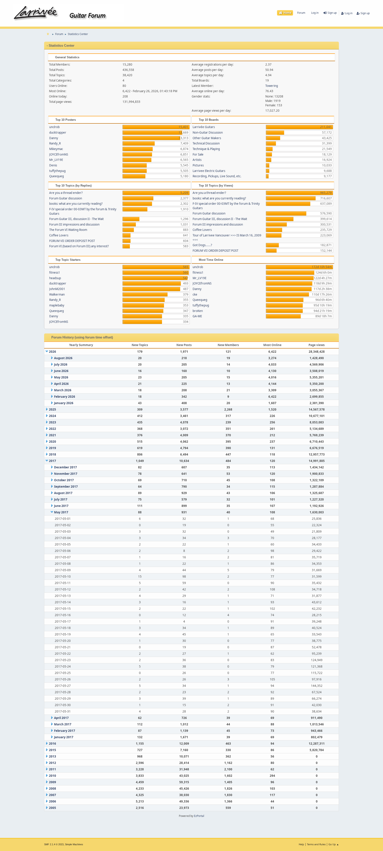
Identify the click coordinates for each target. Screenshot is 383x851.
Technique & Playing (206, 149)
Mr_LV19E (56, 160)
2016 (52, 744)
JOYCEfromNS (58, 154)
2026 (52, 352)
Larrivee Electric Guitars (209, 171)
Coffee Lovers (58, 235)
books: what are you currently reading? (76, 204)
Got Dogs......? (202, 245)
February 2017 (64, 731)
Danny (53, 138)
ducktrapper (57, 132)
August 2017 (63, 493)
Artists (197, 160)
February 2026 (64, 397)
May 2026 (61, 377)
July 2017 (60, 499)
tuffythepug (57, 171)
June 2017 (61, 506)
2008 (52, 789)
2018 (52, 454)
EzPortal (199, 816)
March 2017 (62, 724)
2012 (52, 763)
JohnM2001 (57, 289)
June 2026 (61, 371)
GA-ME (197, 316)
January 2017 (63, 737)
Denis (53, 165)
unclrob (54, 127)
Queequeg (56, 176)
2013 (52, 756)
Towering (271, 86)
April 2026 (61, 384)
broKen (198, 311)
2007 (52, 795)
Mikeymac (56, 149)
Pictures (198, 165)
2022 (52, 429)
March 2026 (62, 390)
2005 (52, 808)
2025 (52, 409)
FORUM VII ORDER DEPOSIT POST (72, 241)
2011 (52, 769)
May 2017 (61, 512)
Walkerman (57, 294)
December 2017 (65, 467)
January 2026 (63, 403)
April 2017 (61, 718)
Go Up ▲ (333, 844)
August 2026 (63, 358)
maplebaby (56, 305)
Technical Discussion (206, 143)
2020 (52, 442)
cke (195, 294)
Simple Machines (74, 844)
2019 (52, 448)
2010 (52, 776)
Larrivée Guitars (204, 127)
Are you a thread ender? (66, 193)
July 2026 (60, 364)
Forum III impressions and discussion (74, 224)
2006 (52, 801)
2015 (52, 750)
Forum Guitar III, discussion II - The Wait (76, 219)
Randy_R (55, 143)
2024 (52, 416)
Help (301, 844)
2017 (52, 461)
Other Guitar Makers (207, 138)
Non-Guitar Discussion (208, 132)
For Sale (198, 154)
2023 (52, 422)
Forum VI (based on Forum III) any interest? (79, 246)
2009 (52, 782)
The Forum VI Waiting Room (68, 230)
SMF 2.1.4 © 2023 (54, 844)
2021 (52, 435)
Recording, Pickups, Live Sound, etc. (217, 176)
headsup (55, 278)
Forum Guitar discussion (65, 198)
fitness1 (54, 273)
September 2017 (66, 487)
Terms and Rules (316, 844)
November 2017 (65, 474)
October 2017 (64, 480)
